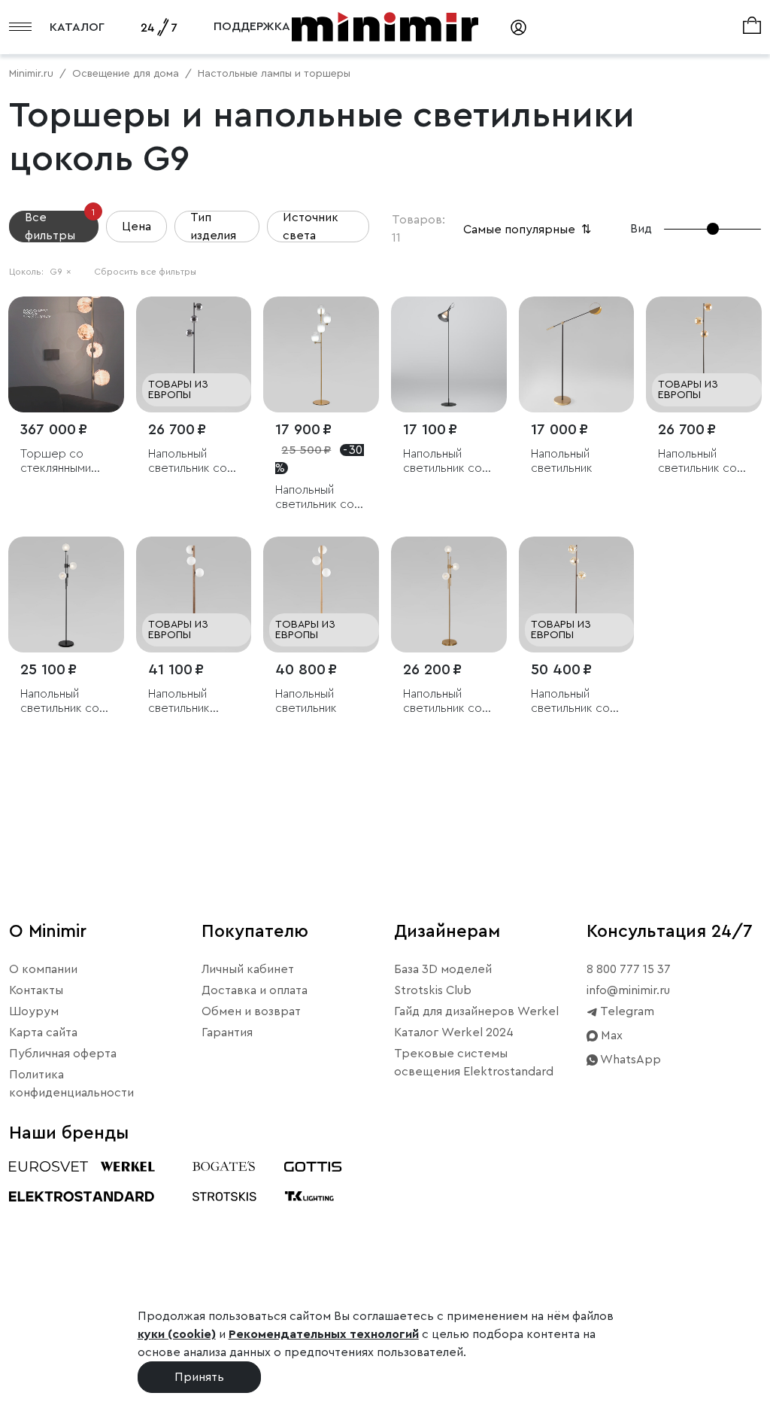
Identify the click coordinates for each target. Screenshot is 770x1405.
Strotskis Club (432, 990)
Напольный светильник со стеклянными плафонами (187, 462)
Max (610, 1035)
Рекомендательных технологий (324, 1334)
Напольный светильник (562, 461)
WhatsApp (629, 1060)
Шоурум (34, 1011)
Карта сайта (43, 1032)
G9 (60, 271)
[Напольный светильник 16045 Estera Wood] (194, 594)
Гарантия (227, 1032)
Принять (199, 1377)
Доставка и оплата (255, 990)
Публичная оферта (63, 1054)
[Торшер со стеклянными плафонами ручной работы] (66, 354)
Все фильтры (60, 226)
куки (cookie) (177, 1334)
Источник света (310, 226)
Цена (136, 226)
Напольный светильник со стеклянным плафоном (442, 462)
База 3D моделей (443, 969)
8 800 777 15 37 (629, 969)
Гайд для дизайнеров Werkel (476, 1011)
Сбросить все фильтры (145, 271)
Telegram (626, 1011)
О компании (43, 969)
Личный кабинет (248, 969)
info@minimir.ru (628, 990)
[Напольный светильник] (577, 354)
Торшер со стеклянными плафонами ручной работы (62, 462)
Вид (641, 229)
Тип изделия (213, 226)
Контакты (36, 990)
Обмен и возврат (251, 1011)
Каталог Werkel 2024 (454, 1032)
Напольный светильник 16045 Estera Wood (182, 702)
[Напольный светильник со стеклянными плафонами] (194, 354)
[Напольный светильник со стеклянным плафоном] (449, 354)
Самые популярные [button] (528, 230)
